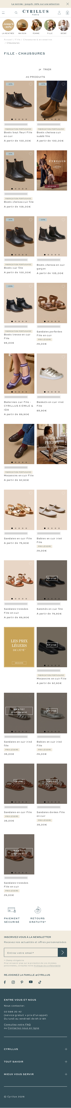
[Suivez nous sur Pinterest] (22, 982)
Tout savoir (13, 1061)
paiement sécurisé (12, 920)
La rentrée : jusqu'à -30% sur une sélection (35, 4)
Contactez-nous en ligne (23, 1028)
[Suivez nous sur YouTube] (31, 982)
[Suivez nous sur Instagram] (13, 982)
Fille (17, 39)
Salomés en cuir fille (50, 609)
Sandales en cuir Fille (18, 538)
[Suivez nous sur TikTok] (39, 982)
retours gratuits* (37, 920)
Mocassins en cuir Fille (19, 475)
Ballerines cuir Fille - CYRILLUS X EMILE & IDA (18, 406)
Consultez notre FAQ (17, 1024)
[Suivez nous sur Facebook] (5, 982)
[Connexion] (59, 13)
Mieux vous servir (19, 1074)
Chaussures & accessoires (37, 39)
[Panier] (67, 12)
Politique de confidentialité (47, 966)
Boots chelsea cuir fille (19, 202)
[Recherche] (16, 12)
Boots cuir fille (13, 267)
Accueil (8, 39)
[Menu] (3, 12)
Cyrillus (11, 1049)
